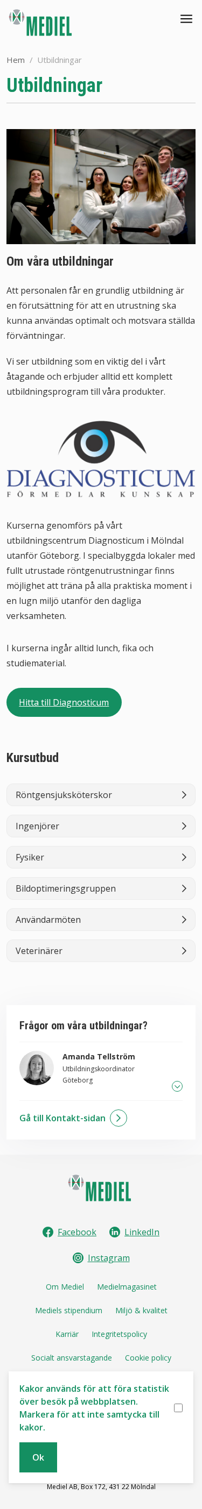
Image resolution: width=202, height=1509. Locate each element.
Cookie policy (148, 1358)
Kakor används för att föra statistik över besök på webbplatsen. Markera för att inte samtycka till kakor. (94, 1408)
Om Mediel (65, 1287)
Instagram (109, 1258)
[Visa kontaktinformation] (177, 1086)
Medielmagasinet (127, 1287)
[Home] (41, 22)
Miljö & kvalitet (141, 1310)
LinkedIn (141, 1232)
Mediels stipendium (68, 1310)
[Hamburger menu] (186, 19)
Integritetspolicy (119, 1334)
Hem (15, 59)
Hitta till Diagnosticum (64, 702)
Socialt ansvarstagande (71, 1358)
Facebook (77, 1232)
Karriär (67, 1334)
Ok (38, 1457)
